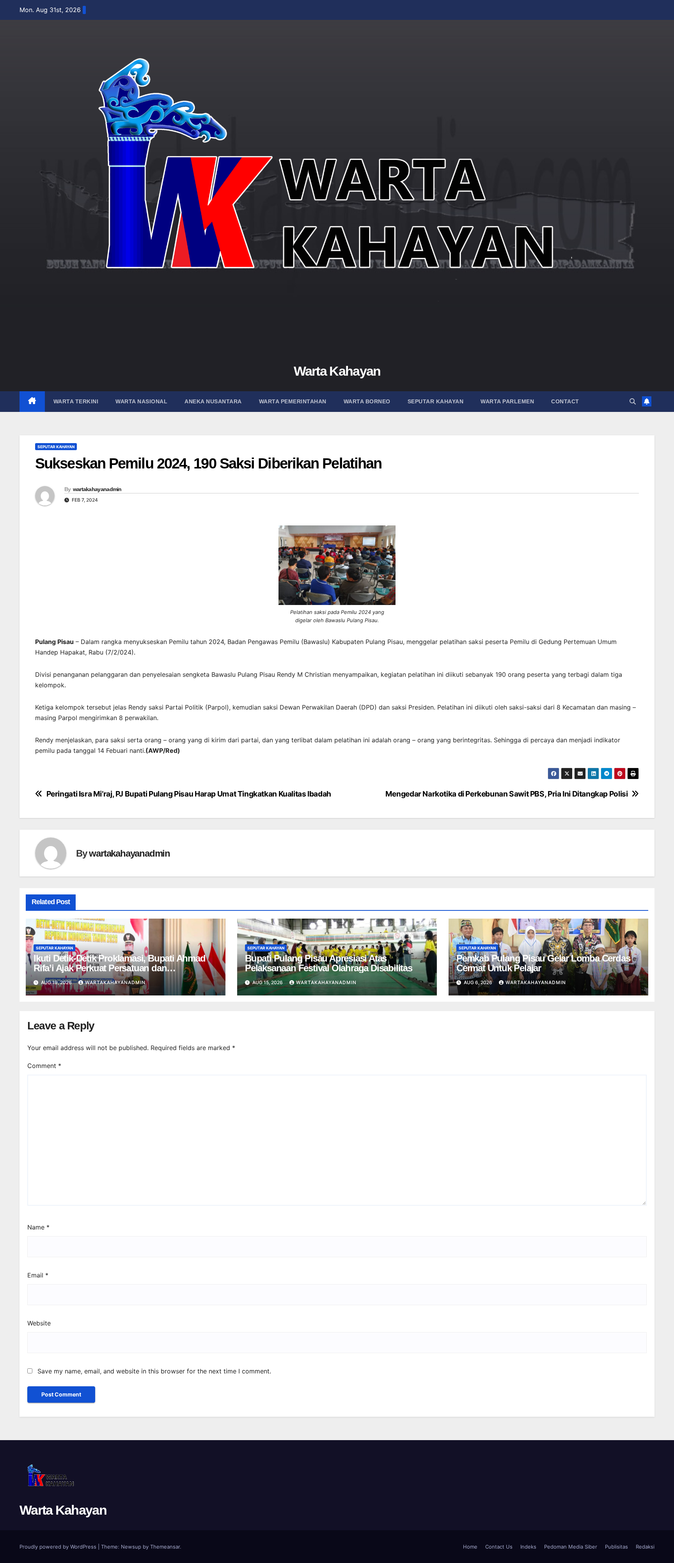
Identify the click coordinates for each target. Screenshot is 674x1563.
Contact (565, 401)
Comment (44, 1066)
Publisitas (616, 1546)
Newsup (131, 1546)
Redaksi (645, 1546)
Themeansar (165, 1546)
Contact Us (499, 1546)
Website (39, 1323)
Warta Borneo (367, 401)
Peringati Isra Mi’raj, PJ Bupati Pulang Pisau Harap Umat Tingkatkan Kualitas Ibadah (188, 793)
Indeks (528, 1546)
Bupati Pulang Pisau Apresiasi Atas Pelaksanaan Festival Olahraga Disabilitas (328, 963)
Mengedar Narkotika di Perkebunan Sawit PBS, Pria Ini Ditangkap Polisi (506, 793)
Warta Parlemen (507, 401)
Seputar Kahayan (436, 401)
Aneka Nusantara (213, 401)
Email (37, 1275)
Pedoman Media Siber (570, 1546)
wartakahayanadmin (97, 489)
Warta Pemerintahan (292, 401)
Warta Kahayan (337, 371)
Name (38, 1227)
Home (470, 1546)
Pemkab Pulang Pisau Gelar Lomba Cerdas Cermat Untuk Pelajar (543, 963)
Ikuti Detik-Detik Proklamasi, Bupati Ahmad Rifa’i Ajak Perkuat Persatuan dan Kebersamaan (120, 968)
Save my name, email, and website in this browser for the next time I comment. (154, 1371)
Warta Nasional (141, 401)
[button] (633, 401)
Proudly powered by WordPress (59, 1546)
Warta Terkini (76, 401)
